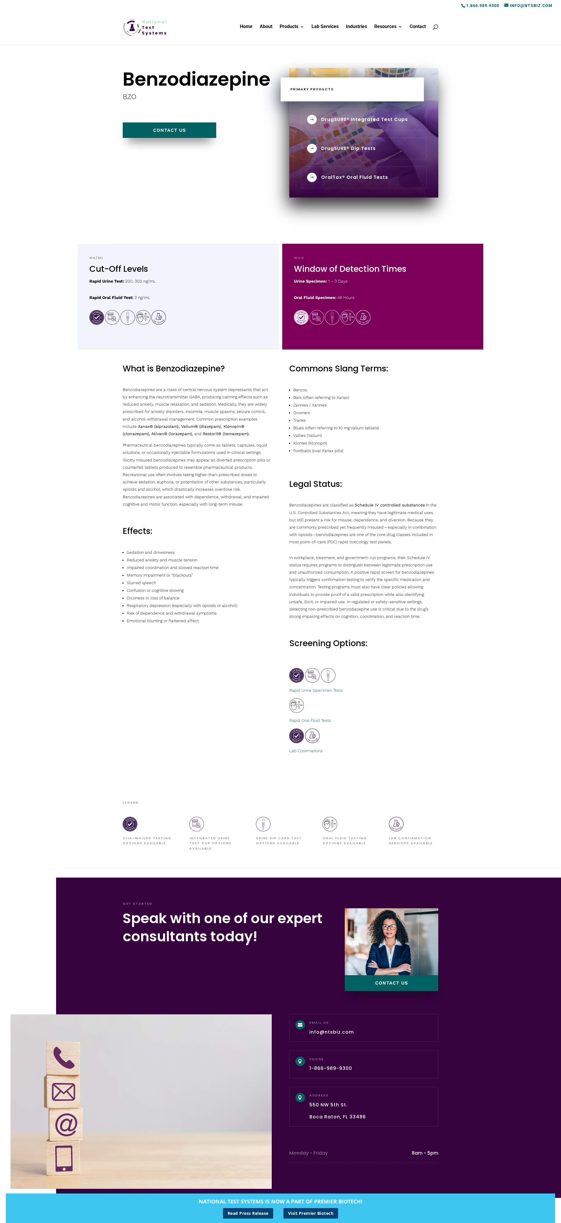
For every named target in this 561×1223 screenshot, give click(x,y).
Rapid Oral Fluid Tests (310, 720)
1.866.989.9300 (482, 5)
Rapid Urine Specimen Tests (316, 690)
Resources (385, 27)
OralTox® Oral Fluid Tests (354, 177)
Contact (418, 27)
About (266, 27)
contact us (169, 130)
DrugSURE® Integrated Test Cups (364, 119)
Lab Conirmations (306, 750)
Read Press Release (248, 1213)
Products (289, 27)
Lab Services (325, 27)
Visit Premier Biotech (311, 1213)
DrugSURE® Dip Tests (348, 148)
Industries (356, 27)
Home (246, 27)
